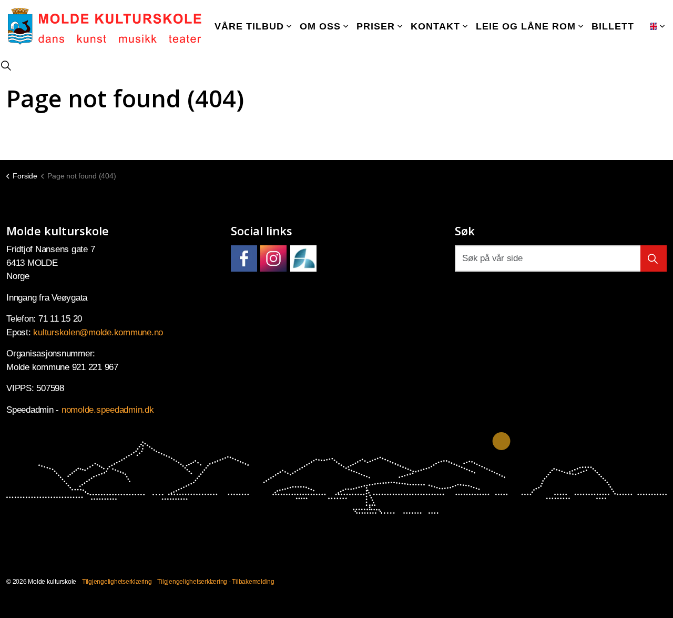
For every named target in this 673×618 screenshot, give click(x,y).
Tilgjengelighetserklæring (117, 581)
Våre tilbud (249, 26)
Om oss (320, 26)
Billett (613, 26)
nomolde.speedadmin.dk (108, 410)
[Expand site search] (6, 66)
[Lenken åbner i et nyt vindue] (244, 258)
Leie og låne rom (526, 26)
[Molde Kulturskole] (104, 26)
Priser (375, 26)
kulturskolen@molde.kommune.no (98, 332)
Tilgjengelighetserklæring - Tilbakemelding (215, 581)
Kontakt (435, 26)
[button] (653, 258)
